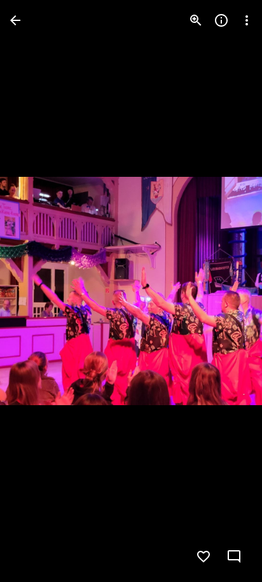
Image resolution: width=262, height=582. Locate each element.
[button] (35, 291)
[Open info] (221, 20)
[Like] (203, 556)
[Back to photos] (15, 20)
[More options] (246, 20)
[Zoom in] (196, 20)
